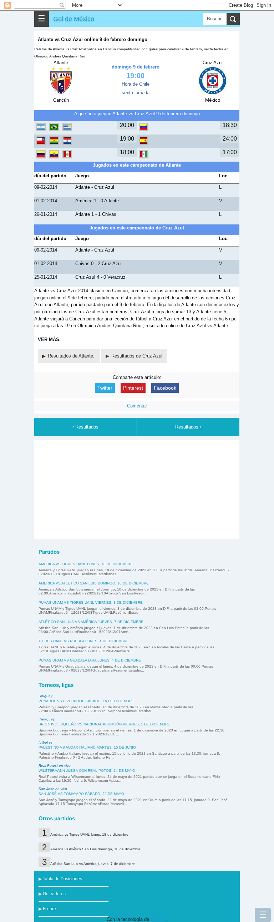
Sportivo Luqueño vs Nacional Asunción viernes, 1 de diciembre (104, 724)
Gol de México (73, 18)
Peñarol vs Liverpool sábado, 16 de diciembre (86, 701)
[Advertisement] (137, 488)
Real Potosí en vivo (55, 766)
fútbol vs (45, 742)
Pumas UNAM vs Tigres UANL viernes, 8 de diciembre (91, 602)
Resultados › (188, 427)
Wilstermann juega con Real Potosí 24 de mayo (87, 770)
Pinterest (133, 388)
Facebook (165, 388)
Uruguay (45, 696)
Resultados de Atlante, (72, 356)
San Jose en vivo (53, 789)
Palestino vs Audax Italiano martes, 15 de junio (87, 747)
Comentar (137, 406)
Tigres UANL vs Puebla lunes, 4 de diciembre (84, 641)
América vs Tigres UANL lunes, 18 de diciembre (86, 564)
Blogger (158, 919)
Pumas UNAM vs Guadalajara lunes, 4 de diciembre (90, 660)
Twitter (104, 388)
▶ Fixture (47, 909)
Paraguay (47, 719)
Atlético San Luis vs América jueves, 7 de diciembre (91, 622)
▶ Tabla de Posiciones (60, 879)
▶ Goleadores (52, 894)
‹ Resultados (85, 427)
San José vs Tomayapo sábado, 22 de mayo (81, 794)
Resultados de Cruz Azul (136, 356)
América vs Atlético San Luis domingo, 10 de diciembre (94, 583)
